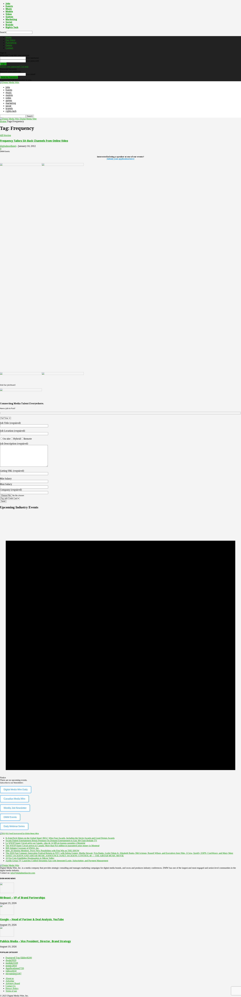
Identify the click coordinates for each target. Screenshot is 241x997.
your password (32, 61)
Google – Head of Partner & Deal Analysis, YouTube (32, 919)
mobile (9, 11)
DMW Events (10, 817)
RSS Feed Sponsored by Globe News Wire (22, 833)
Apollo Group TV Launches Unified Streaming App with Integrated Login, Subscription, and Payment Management (57, 860)
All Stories (5, 135)
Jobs (8, 3)
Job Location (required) (12, 431)
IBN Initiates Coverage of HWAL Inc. (22, 848)
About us (10, 978)
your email (30, 74)
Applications (15, 968)
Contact (9, 48)
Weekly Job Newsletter (15, 808)
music (9, 9)
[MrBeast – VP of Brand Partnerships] (7, 892)
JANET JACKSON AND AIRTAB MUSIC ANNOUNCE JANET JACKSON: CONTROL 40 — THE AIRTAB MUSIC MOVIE (65, 855)
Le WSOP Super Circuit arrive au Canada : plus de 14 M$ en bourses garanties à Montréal (45, 843)
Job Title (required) (10, 423)
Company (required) (11, 489)
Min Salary (6, 478)
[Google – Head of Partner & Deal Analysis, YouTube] (7, 914)
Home (9, 37)
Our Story (10, 40)
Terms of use (11, 991)
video (9, 14)
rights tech (12, 27)
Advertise (10, 981)
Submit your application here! (120, 159)
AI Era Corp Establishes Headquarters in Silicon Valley (30, 858)
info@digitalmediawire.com (22, 873)
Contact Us (10, 986)
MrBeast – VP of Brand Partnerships (22, 897)
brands (9, 24)
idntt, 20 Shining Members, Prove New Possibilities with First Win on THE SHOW (42, 850)
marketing (11, 19)
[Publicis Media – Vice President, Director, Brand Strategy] (7, 936)
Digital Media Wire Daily (16, 789)
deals (11, 960)
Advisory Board (13, 983)
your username (32, 58)
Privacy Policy (12, 988)
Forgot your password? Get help (14, 66)
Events (9, 6)
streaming (13, 973)
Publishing (11, 42)
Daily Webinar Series (14, 826)
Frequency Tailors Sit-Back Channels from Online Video (34, 140)
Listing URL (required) (12, 471)
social (9, 22)
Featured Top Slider (19, 957)
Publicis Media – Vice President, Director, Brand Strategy (35, 941)
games (9, 16)
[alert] (120, 646)
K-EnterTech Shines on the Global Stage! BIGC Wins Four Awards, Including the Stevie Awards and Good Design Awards (60, 838)
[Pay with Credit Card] (16, 498)
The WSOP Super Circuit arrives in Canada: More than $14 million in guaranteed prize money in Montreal (52, 845)
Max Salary (6, 484)
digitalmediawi (8, 146)
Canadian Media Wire (14, 799)
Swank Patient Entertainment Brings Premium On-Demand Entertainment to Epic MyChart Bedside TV (51, 840)
